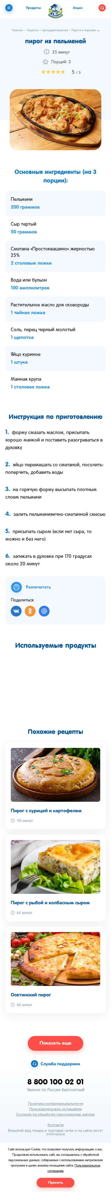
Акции (77, 8)
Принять (55, 1183)
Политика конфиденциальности (55, 1104)
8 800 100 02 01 (55, 1081)
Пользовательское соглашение (55, 1109)
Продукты (33, 8)
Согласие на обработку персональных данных (55, 1114)
